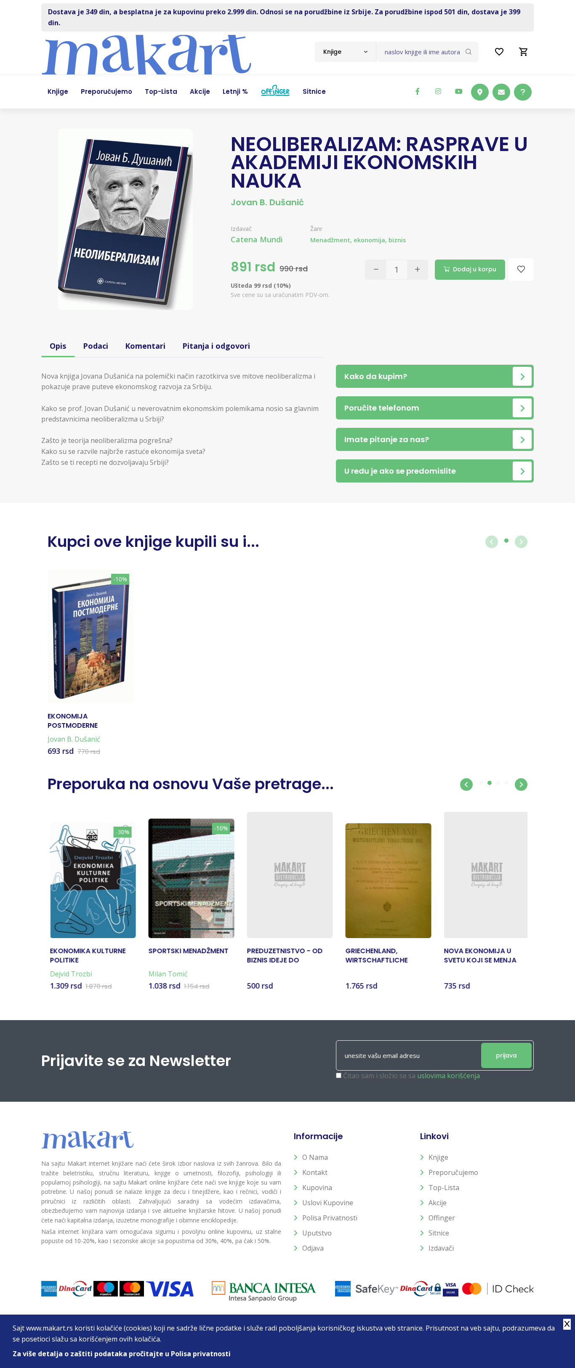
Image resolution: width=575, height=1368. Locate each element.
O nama (315, 1157)
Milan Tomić (165, 973)
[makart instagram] (438, 91)
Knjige (438, 1157)
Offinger (442, 1218)
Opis (58, 346)
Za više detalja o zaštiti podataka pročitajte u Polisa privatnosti (122, 1353)
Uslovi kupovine (327, 1202)
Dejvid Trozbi (69, 973)
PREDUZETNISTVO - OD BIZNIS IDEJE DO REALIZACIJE (282, 955)
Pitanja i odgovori (216, 346)
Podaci (95, 346)
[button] (466, 784)
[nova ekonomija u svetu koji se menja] (484, 875)
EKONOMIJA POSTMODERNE (73, 721)
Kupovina (317, 1187)
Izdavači (441, 1248)
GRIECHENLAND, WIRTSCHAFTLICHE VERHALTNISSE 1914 (374, 955)
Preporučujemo (453, 1172)
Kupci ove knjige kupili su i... (153, 541)
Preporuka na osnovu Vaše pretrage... (191, 784)
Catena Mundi (257, 239)
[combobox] (345, 52)
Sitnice (439, 1233)
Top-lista (444, 1187)
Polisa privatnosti (329, 1218)
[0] (524, 52)
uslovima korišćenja (448, 1075)
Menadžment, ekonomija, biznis (358, 240)
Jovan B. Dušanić (267, 202)
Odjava (313, 1248)
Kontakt (314, 1172)
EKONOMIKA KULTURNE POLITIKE (85, 955)
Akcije (438, 1202)
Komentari (145, 346)
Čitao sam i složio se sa (411, 1075)
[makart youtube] (458, 91)
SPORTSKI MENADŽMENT (186, 951)
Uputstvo (317, 1233)
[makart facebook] (417, 91)
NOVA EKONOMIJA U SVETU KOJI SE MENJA (478, 955)
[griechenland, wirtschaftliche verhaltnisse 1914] (386, 880)
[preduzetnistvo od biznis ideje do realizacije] (287, 875)
